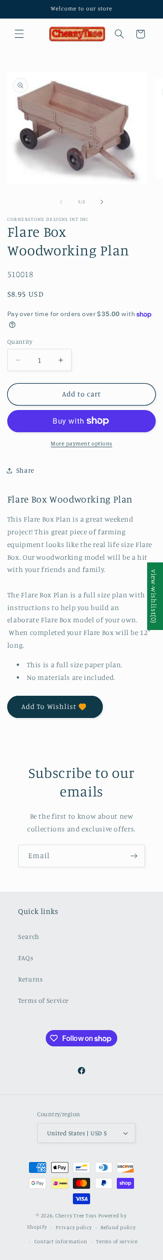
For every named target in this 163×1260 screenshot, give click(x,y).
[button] (19, 34)
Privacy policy (73, 1227)
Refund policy (118, 1227)
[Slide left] (61, 202)
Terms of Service (43, 1000)
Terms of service (117, 1241)
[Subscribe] (134, 856)
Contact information (60, 1241)
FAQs (26, 958)
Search (28, 936)
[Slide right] (102, 202)
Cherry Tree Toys (76, 1215)
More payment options (81, 443)
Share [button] (25, 470)
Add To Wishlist (49, 706)
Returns (30, 979)
